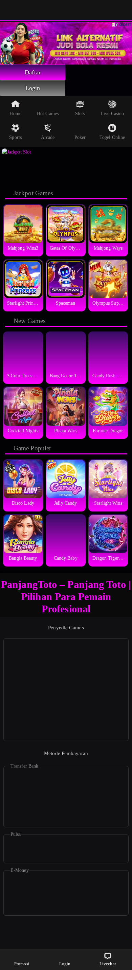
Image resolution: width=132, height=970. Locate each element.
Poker (80, 137)
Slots (80, 113)
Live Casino (112, 113)
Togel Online (112, 137)
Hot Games (48, 113)
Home (15, 113)
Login (32, 88)
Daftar (33, 72)
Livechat (108, 963)
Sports (15, 137)
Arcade (48, 137)
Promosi (21, 963)
